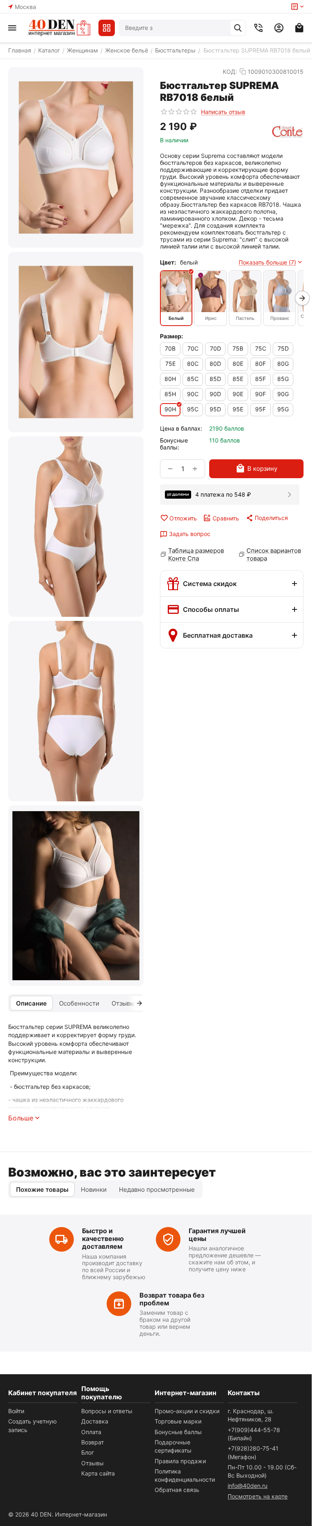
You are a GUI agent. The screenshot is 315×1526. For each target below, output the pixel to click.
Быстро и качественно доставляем (103, 1238)
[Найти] (238, 28)
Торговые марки (178, 1421)
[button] (266, 518)
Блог (87, 1452)
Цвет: (168, 262)
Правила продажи (180, 1461)
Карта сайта (98, 1473)
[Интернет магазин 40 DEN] (59, 28)
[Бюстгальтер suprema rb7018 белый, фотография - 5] (76, 895)
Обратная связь (177, 1489)
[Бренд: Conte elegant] (288, 132)
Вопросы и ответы (106, 1410)
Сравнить (225, 518)
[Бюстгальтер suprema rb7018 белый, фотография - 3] (76, 526)
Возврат (92, 1442)
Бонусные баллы (178, 1431)
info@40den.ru (247, 1485)
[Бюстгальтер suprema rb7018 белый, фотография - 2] (76, 342)
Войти (16, 1410)
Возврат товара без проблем (171, 1299)
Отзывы (92, 1463)
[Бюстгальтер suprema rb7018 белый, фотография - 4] (76, 711)
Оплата (91, 1431)
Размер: (171, 336)
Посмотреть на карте (258, 1496)
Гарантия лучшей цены (217, 1235)
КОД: (230, 71)
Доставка (94, 1421)
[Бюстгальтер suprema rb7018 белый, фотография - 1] (76, 157)
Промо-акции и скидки (187, 1410)
